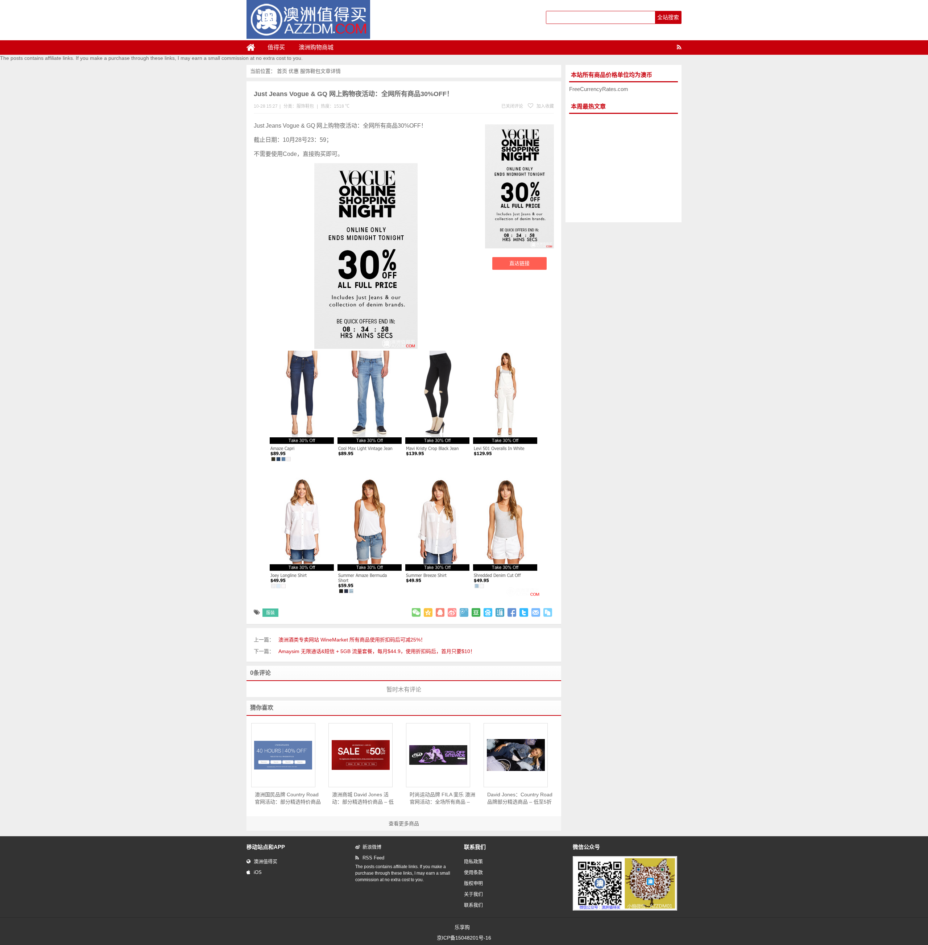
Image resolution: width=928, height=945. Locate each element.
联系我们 (473, 905)
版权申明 (473, 883)
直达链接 (519, 263)
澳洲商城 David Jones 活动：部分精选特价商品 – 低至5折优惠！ (363, 798)
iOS (258, 872)
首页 (282, 71)
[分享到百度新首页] (488, 612)
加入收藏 (544, 106)
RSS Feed (373, 858)
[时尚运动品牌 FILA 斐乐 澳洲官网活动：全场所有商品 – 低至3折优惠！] (438, 755)
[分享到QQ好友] (440, 612)
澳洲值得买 (265, 861)
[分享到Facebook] (512, 612)
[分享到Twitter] (523, 612)
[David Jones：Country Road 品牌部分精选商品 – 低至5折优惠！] (515, 755)
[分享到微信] (416, 612)
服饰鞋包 (310, 71)
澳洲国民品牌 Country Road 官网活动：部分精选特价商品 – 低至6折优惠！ (288, 798)
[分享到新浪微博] (452, 612)
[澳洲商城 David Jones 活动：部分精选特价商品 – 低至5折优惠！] (360, 755)
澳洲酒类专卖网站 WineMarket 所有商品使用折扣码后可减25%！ (352, 640)
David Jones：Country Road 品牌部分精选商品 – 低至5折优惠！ (519, 798)
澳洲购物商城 (316, 47)
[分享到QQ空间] (428, 612)
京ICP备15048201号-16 (464, 938)
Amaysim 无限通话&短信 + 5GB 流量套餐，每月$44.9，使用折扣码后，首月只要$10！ (376, 651)
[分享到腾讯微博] (464, 612)
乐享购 (462, 927)
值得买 (276, 47)
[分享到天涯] (500, 612)
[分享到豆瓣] (476, 612)
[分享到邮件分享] (535, 612)
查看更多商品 (404, 823)
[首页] (253, 47)
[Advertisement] (623, 168)
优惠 (294, 71)
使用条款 (473, 872)
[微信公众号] (625, 909)
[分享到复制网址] (547, 612)
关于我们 (473, 894)
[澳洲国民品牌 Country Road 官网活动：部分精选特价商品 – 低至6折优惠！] (283, 755)
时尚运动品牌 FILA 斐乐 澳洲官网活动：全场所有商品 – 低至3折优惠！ (442, 798)
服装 (270, 612)
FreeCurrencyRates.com (598, 89)
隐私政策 (473, 861)
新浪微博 (371, 847)
